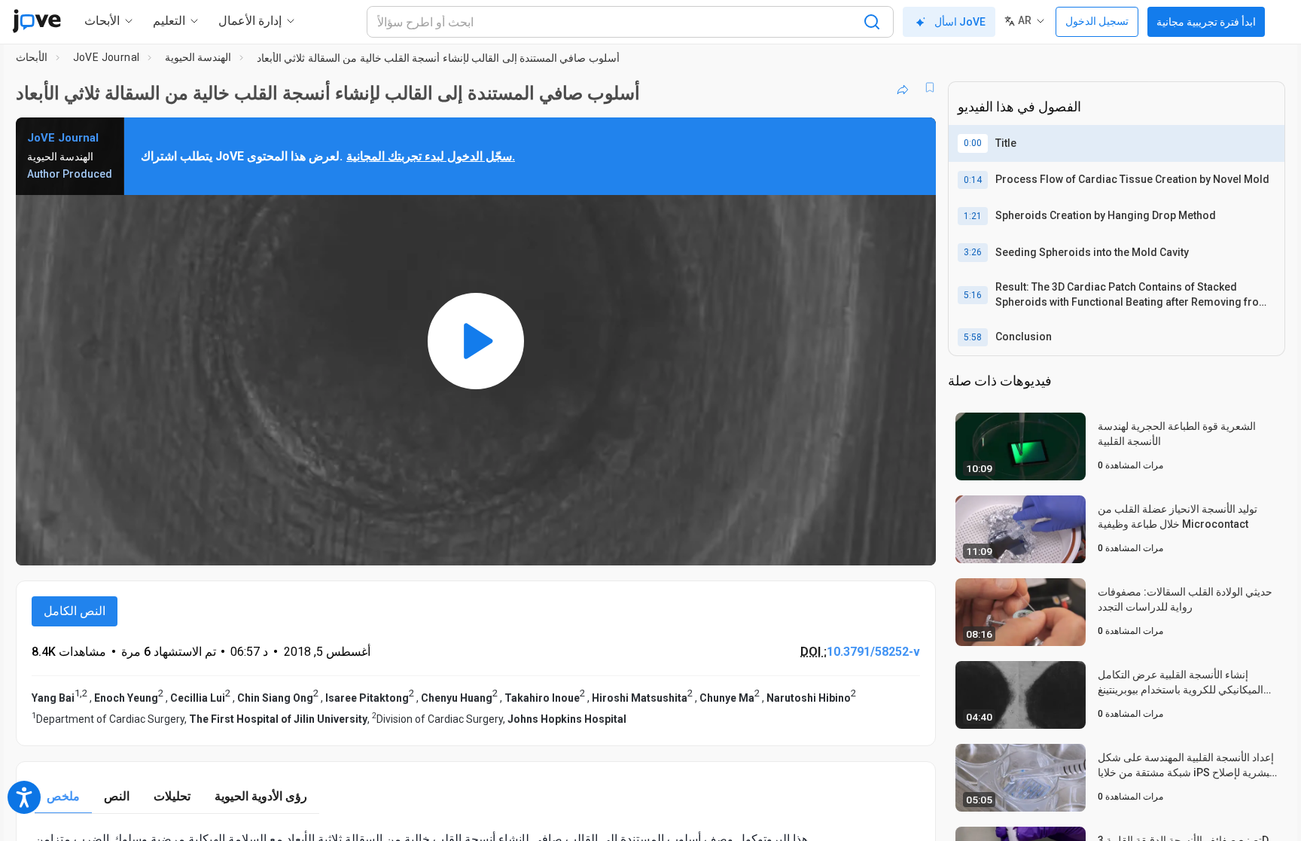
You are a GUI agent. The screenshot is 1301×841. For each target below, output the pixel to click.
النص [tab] (116, 796)
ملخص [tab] (63, 796)
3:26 (973, 252)
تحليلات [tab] (172, 796)
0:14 (973, 180)
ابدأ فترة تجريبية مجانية (1206, 22)
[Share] (903, 87)
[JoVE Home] (36, 21)
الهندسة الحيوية (198, 57)
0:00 (973, 143)
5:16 (973, 295)
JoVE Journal (106, 57)
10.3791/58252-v (873, 651)
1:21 (973, 216)
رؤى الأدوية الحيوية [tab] (261, 796)
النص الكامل (74, 611)
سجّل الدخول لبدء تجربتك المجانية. (430, 156)
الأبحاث (31, 57)
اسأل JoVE (960, 22)
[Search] (872, 22)
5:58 (973, 337)
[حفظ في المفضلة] (930, 87)
